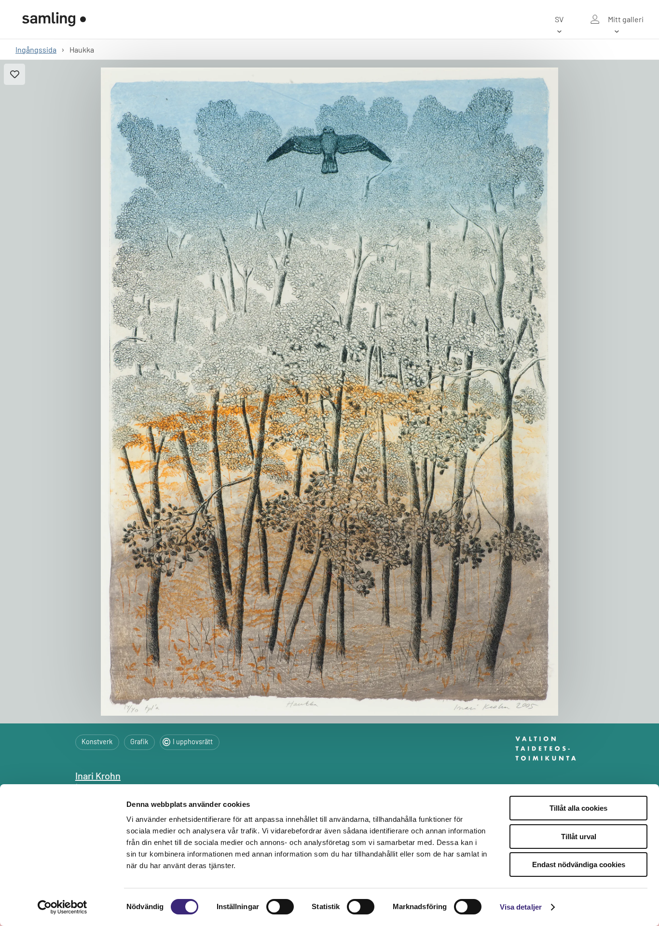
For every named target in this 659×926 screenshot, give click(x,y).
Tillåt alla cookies (578, 808)
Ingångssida (35, 49)
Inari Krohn (98, 775)
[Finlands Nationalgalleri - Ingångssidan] (54, 19)
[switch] (280, 906)
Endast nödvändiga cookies (578, 864)
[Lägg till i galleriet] (14, 74)
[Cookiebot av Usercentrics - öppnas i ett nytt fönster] (62, 907)
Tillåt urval (578, 836)
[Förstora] (329, 392)
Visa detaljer (521, 907)
